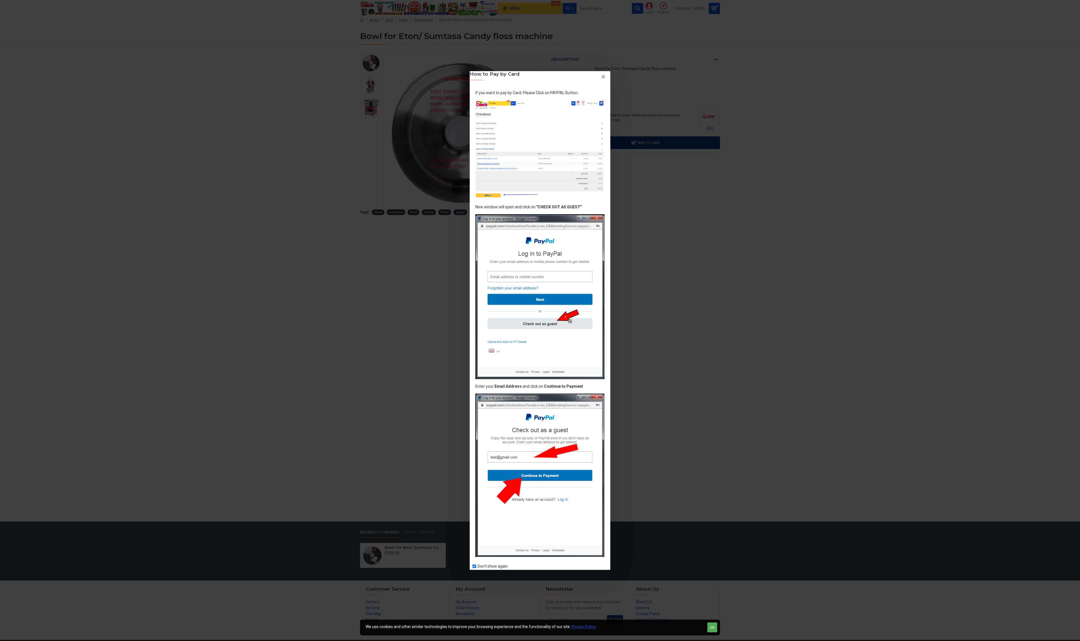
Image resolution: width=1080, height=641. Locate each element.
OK (712, 627)
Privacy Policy (584, 626)
